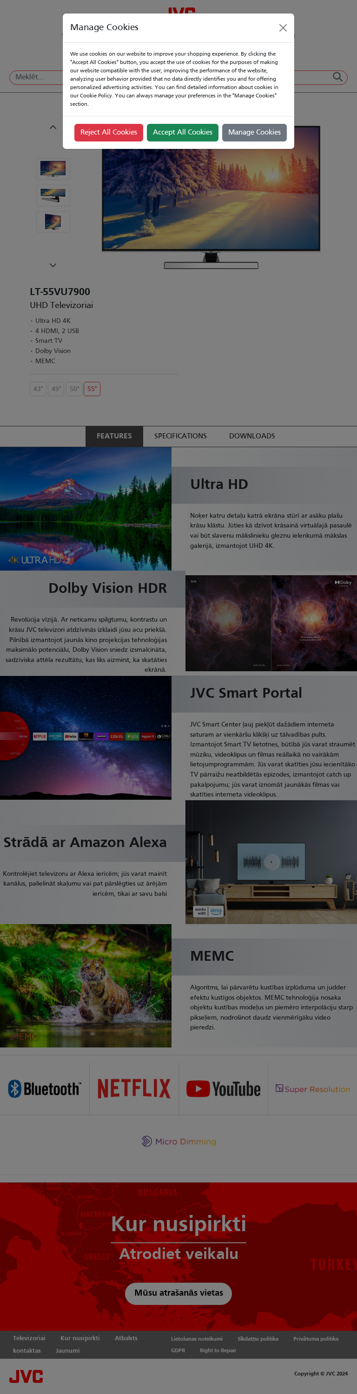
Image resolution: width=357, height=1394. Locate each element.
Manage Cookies (254, 132)
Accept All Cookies (182, 132)
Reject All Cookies (108, 132)
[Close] (283, 27)
